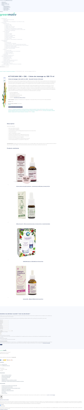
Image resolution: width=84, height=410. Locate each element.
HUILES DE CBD (8, 24)
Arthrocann (45, 110)
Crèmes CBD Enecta (9, 53)
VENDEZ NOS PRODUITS (8, 63)
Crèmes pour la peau (9, 27)
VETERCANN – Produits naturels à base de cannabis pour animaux (13, 381)
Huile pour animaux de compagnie (12, 51)
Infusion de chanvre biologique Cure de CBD (15, 29)
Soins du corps (8, 34)
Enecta (5, 49)
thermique (26, 111)
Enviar (1, 344)
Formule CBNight (9, 52)
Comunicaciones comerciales (5, 335)
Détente (53, 110)
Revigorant (22, 111)
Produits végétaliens (11, 110)
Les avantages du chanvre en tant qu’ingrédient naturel (11, 388)
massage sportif (14, 111)
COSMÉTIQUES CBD (7, 57)
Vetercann (6, 54)
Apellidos (1, 321)
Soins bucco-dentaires (10, 35)
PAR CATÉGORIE (7, 31)
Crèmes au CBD (8, 25)
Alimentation (8, 42)
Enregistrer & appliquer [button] (4, 409)
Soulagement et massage (10, 43)
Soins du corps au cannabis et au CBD (22, 110)
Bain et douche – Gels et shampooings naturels (15, 44)
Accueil (1, 71)
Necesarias (3, 405)
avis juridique (4, 391)
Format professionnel (10, 37)
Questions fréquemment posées (7, 386)
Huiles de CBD (7, 59)
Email (1, 323)
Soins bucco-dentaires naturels (12, 47)
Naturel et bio (8, 38)
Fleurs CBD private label (9, 61)
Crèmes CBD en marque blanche (11, 60)
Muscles (18, 111)
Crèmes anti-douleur (10, 26)
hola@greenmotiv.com (6, 365)
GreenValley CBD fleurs (9, 55)
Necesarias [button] (2, 404)
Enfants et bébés (9, 36)
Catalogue (6, 20)
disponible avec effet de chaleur (19, 97)
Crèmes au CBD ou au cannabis (47, 109)
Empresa (1, 327)
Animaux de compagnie (10, 30)
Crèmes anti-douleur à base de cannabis (29, 109)
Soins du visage (8, 33)
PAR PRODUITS (6, 23)
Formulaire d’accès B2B (9, 19)
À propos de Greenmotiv (6, 377)
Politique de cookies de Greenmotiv (8, 390)
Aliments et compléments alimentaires (13, 28)
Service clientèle (5, 65)
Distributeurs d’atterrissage (6, 376)
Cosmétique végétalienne (10, 46)
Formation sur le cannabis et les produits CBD (14, 21)
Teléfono (1, 325)
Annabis (5, 41)
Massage (7, 32)
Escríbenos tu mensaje (4, 331)
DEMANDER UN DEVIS (8, 58)
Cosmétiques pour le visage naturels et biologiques (16, 45)
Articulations (49, 110)
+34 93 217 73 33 (4, 364)
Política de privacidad (3, 338)
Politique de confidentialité (6, 389)
